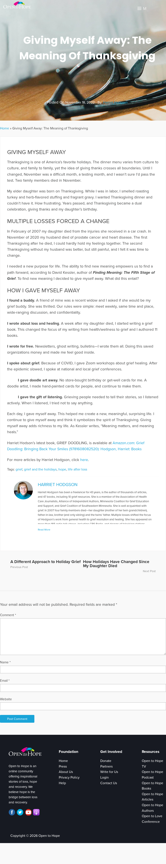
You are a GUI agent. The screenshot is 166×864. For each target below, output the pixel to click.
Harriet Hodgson (115, 102)
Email (5, 681)
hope (62, 469)
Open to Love (152, 816)
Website (6, 699)
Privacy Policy (69, 777)
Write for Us (109, 772)
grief (19, 469)
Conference (151, 822)
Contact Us (108, 783)
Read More (44, 529)
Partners (106, 766)
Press (63, 766)
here (84, 460)
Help (62, 783)
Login (104, 777)
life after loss (77, 469)
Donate (105, 761)
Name (5, 662)
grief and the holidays (40, 469)
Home (4, 128)
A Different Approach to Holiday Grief (45, 562)
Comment (8, 615)
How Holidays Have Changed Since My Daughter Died (116, 564)
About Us (66, 772)
